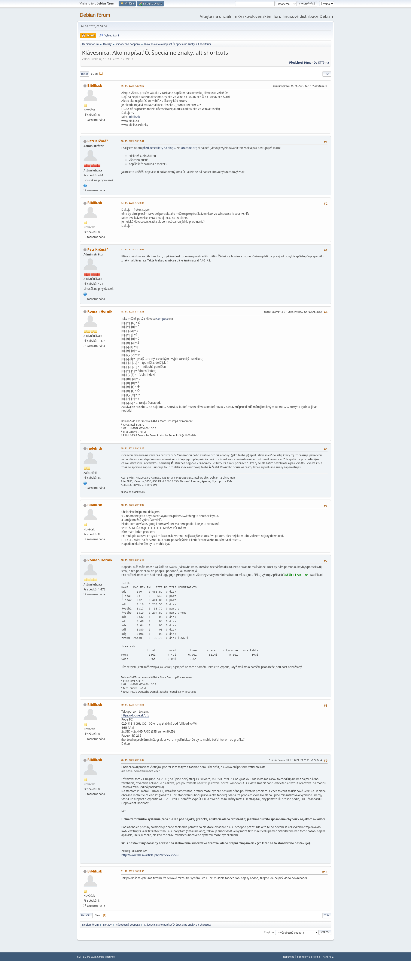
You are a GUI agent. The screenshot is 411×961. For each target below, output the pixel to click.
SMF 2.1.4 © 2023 (86, 956)
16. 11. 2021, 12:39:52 (132, 85)
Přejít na (269, 932)
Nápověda (288, 956)
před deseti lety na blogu (158, 148)
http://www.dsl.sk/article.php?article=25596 (150, 855)
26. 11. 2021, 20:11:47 (132, 759)
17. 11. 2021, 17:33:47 (132, 202)
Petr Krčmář (97, 141)
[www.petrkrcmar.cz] (85, 185)
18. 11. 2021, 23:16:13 (132, 560)
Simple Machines (106, 956)
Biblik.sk (94, 85)
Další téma (321, 63)
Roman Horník (99, 311)
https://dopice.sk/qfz (135, 715)
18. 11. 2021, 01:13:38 (132, 311)
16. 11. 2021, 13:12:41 (132, 141)
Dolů (84, 73)
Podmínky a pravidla (308, 956)
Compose (162, 319)
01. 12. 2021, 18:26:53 (132, 871)
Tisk (326, 73)
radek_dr (94, 448)
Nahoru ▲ (328, 956)
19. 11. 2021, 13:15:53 (132, 704)
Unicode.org (189, 148)
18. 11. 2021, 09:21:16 (132, 448)
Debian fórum (95, 15)
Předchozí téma (300, 63)
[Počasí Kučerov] (85, 483)
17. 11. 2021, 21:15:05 (132, 249)
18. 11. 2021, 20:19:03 (132, 504)
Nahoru (86, 915)
